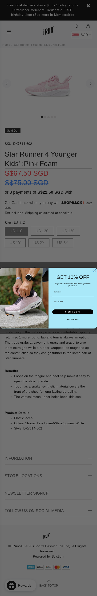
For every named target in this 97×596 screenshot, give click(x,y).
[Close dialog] (94, 270)
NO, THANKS (73, 319)
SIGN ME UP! (72, 312)
